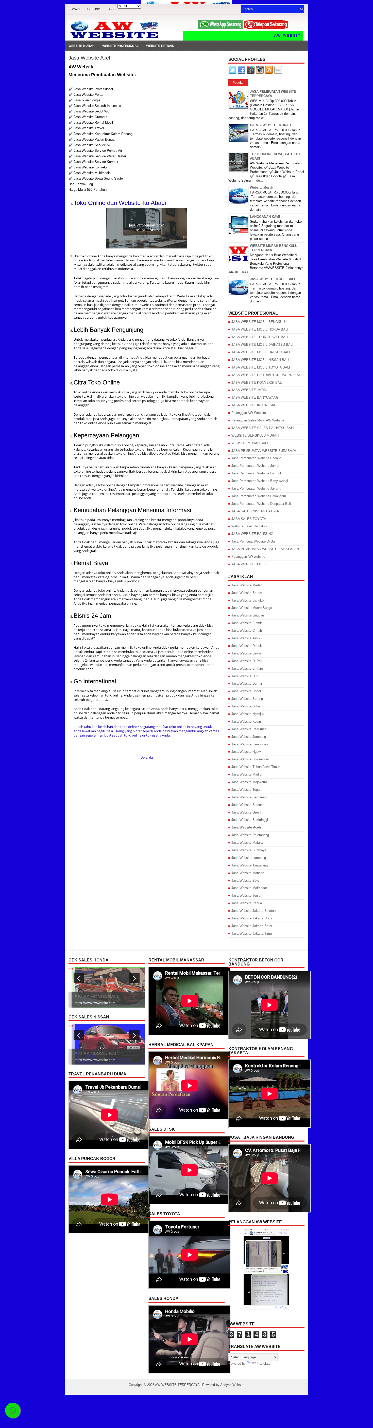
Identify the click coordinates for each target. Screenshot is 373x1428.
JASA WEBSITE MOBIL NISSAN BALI (260, 360)
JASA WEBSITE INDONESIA (253, 405)
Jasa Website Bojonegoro (250, 759)
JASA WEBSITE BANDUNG (252, 534)
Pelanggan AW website (248, 556)
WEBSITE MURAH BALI (249, 443)
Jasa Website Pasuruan (248, 729)
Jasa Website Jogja (245, 895)
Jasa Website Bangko (247, 600)
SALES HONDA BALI (96, 996)
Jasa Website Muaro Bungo (251, 608)
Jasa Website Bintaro (247, 668)
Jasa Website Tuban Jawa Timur (255, 767)
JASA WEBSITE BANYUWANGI (255, 397)
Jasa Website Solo (245, 880)
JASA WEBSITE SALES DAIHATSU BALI (262, 428)
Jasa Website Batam (246, 593)
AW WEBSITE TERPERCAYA (177, 1385)
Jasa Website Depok (246, 646)
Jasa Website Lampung (248, 858)
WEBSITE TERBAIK (160, 46)
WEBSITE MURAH (82, 46)
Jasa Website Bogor (246, 691)
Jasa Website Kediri (246, 721)
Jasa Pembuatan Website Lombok (256, 473)
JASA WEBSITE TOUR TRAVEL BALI (259, 337)
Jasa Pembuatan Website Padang (256, 458)
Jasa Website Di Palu (247, 661)
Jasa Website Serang (247, 699)
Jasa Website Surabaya (248, 850)
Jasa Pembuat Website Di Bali (253, 541)
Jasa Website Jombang (248, 737)
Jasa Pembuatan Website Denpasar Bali (261, 504)
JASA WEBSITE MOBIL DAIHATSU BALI (262, 344)
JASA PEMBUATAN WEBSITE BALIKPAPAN (265, 549)
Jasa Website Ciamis (247, 623)
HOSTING (93, 9)
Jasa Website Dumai (246, 683)
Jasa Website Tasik (245, 638)
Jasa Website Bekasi (247, 653)
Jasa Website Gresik (246, 812)
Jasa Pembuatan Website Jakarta (256, 488)
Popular (238, 82)
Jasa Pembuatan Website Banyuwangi (259, 481)
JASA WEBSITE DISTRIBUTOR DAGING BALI (266, 375)
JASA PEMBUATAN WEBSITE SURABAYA (263, 451)
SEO (111, 9)
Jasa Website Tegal (245, 790)
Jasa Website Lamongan (249, 744)
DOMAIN (74, 9)
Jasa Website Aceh (90, 58)
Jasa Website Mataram (248, 842)
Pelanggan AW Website (248, 413)
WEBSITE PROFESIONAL (120, 46)
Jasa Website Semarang (249, 797)
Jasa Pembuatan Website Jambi (255, 466)
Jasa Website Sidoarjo (247, 805)
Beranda (147, 757)
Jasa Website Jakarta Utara (251, 918)
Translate (263, 1363)
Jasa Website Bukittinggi (249, 820)
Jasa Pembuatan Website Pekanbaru (258, 496)
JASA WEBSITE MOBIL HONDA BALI (259, 329)
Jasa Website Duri (244, 676)
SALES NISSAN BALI (97, 1057)
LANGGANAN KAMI (265, 217)
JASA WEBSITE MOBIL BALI (272, 279)
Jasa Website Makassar (249, 888)
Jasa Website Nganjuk (247, 714)
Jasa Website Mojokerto (249, 782)
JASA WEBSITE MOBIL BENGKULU (258, 322)
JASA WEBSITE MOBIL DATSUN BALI (260, 352)
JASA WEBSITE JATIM (249, 390)
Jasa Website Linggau (247, 615)
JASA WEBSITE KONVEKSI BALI (257, 382)
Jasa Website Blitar (245, 706)
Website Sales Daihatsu (249, 526)
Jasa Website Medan (246, 585)
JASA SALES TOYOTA (248, 519)
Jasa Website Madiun (247, 774)
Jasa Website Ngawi (246, 752)
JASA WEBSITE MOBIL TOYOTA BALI (260, 367)
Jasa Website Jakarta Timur (252, 933)
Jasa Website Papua (246, 903)
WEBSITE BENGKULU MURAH (255, 435)
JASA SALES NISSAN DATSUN (255, 511)
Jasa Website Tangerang (249, 865)
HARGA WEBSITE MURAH (270, 125)
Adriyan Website (232, 1385)
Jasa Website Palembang (250, 835)
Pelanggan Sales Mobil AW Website (257, 420)
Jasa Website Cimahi (247, 630)
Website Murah (261, 187)
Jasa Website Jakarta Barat (251, 926)
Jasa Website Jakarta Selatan (253, 911)
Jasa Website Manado (247, 873)
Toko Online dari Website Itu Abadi (120, 202)
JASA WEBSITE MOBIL (249, 564)
